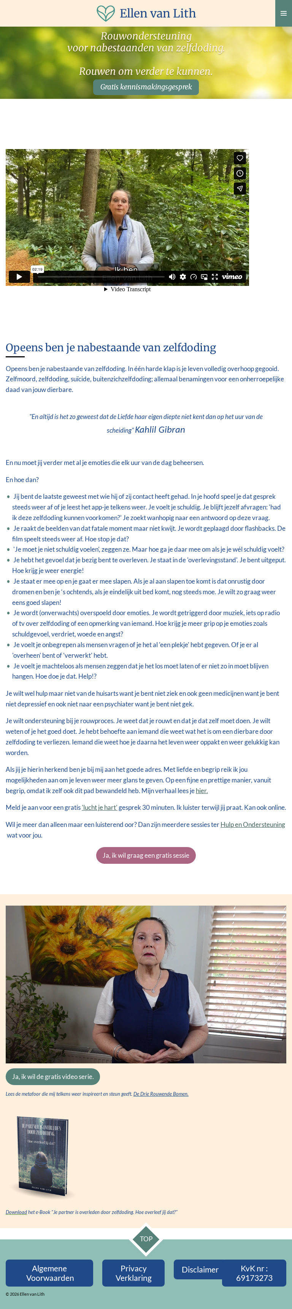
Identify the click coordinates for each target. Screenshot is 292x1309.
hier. (202, 791)
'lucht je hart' (99, 807)
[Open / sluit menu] (283, 13)
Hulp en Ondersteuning (253, 824)
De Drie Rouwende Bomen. (161, 1094)
